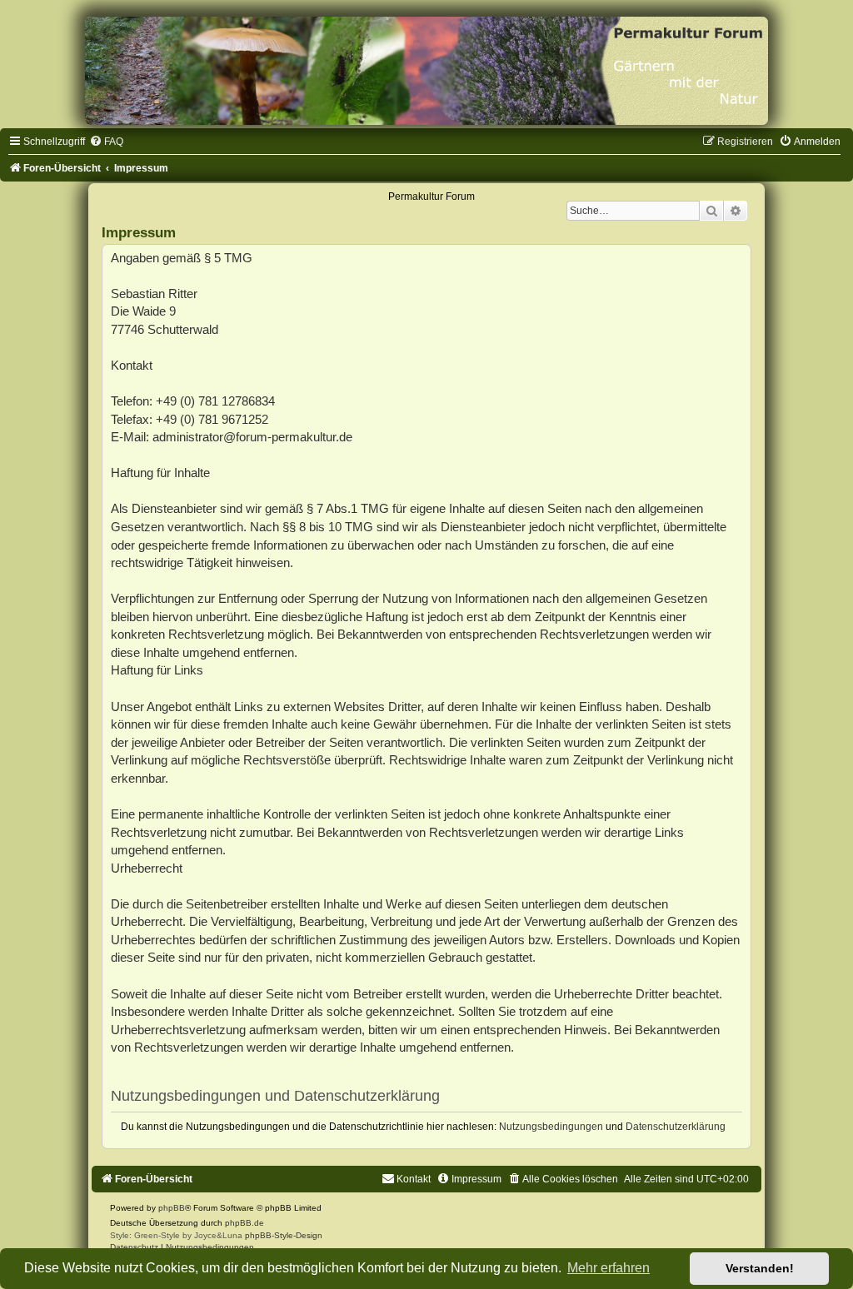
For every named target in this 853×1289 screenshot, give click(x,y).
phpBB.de (244, 1222)
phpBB (171, 1207)
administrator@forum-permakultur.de (252, 437)
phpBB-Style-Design (283, 1235)
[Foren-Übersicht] (426, 71)
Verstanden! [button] (760, 1268)
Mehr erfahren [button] (608, 1268)
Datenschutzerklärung (676, 1126)
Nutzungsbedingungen (551, 1126)
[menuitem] (106, 141)
